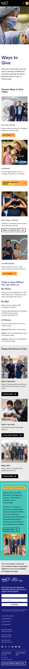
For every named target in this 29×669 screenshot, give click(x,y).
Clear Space (9, 659)
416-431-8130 (12, 292)
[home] (5, 3)
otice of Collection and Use (8, 610)
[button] (25, 3)
